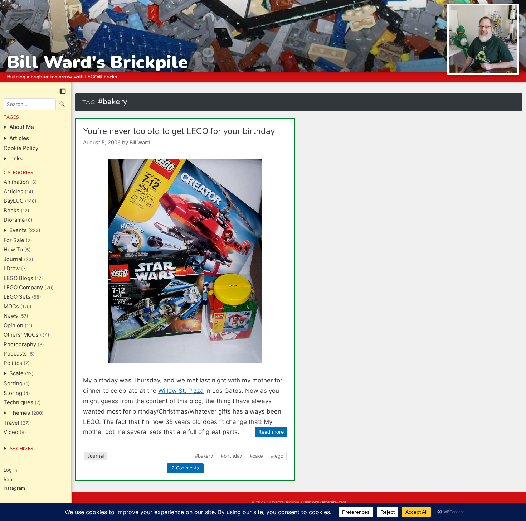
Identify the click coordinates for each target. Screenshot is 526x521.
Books (11, 210)
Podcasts (15, 354)
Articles (13, 191)
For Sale (14, 240)
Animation (16, 182)
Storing (13, 393)
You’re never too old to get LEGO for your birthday (179, 131)
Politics (13, 363)
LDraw (12, 268)
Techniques (18, 402)
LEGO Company (23, 287)
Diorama (14, 220)
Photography (20, 344)
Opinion (13, 325)
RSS (8, 479)
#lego (277, 456)
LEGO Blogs (18, 278)
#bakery (204, 456)
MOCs (11, 306)
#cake (256, 456)
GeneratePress (333, 502)
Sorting (13, 383)
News (11, 316)
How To (13, 249)
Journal (13, 259)
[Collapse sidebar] (63, 91)
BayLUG (14, 201)
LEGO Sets (17, 297)
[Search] (63, 104)
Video (11, 432)
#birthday (231, 456)
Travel (11, 423)
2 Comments (185, 468)
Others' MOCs (21, 335)
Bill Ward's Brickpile (97, 62)
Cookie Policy (21, 148)
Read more (271, 432)
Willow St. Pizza (181, 390)
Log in (10, 470)
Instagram (14, 488)
